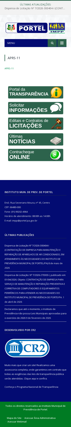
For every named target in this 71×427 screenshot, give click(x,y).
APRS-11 (9, 68)
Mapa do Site (14, 418)
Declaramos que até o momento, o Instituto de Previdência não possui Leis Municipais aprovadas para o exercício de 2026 (35, 313)
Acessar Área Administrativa (40, 418)
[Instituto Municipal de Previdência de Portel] (35, 27)
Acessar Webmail (17, 421)
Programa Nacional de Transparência (37, 386)
